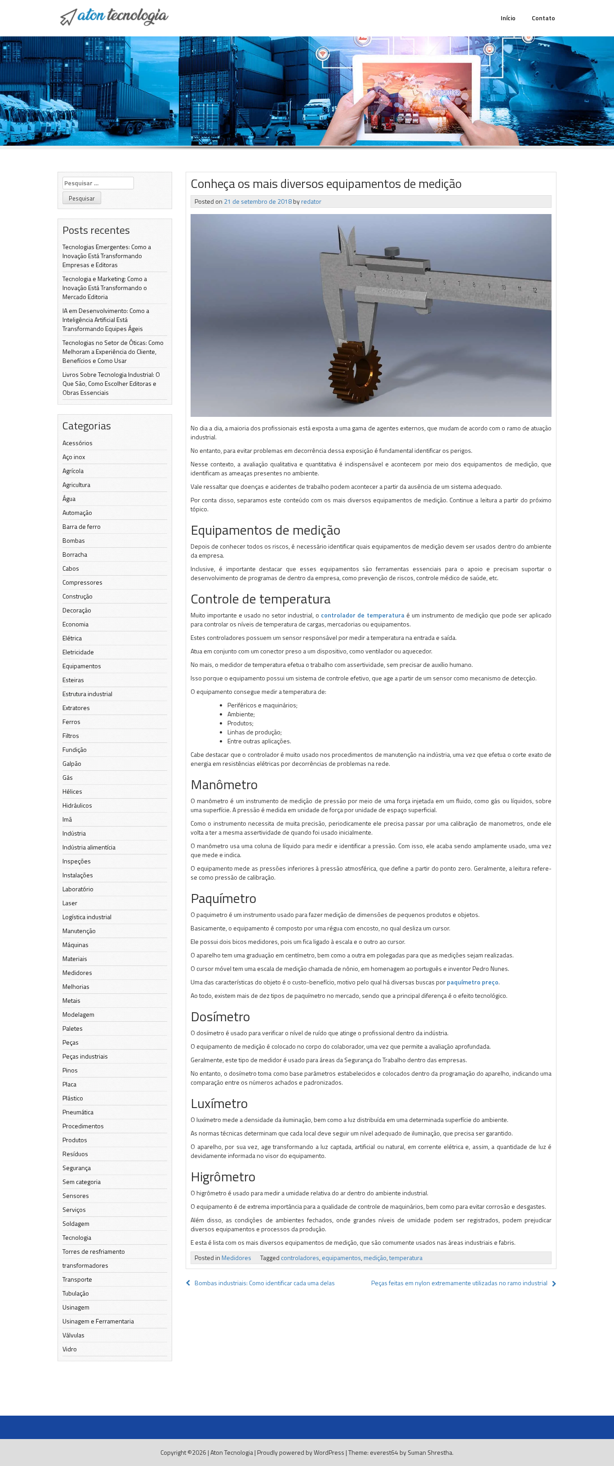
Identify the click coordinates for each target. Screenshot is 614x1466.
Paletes (72, 1028)
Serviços (74, 1209)
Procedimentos (83, 1126)
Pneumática (77, 1112)
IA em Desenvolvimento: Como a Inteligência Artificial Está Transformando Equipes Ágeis (105, 319)
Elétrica (72, 638)
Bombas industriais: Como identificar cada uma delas (265, 1282)
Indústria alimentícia (89, 847)
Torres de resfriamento (93, 1251)
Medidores (77, 972)
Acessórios (77, 442)
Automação (77, 512)
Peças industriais (85, 1056)
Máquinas (75, 944)
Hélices (72, 791)
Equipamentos (81, 665)
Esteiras (73, 679)
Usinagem (75, 1307)
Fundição (74, 749)
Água (69, 498)
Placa (69, 1084)
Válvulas (73, 1335)
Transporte (77, 1279)
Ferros (71, 721)
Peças (70, 1042)
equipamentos (341, 1257)
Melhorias (75, 986)
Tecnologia (76, 1237)
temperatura (406, 1257)
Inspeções (76, 861)
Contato (543, 17)
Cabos (70, 568)
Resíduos (75, 1153)
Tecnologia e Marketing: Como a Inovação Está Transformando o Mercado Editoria (104, 287)
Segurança (76, 1167)
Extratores (76, 707)
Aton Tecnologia (231, 1452)
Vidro (69, 1349)
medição (375, 1257)
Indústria (74, 833)
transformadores (85, 1265)
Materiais (74, 958)
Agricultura (76, 484)
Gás (67, 777)
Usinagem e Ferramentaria (98, 1321)
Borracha (74, 554)
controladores (300, 1257)
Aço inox (73, 456)
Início (508, 17)
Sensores (75, 1195)
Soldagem (75, 1223)
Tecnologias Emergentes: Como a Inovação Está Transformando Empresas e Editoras (106, 255)
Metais (71, 1000)
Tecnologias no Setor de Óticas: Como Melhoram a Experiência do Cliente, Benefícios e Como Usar (113, 351)
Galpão (71, 763)
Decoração (76, 610)
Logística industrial (86, 916)
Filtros (70, 735)
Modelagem (78, 1014)
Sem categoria (81, 1181)
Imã (67, 819)
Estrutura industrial (87, 693)
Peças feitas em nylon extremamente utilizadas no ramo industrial (459, 1282)
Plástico (72, 1098)
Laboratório (77, 889)
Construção (77, 596)
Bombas (73, 540)
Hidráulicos (77, 805)
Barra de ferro (81, 526)
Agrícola (73, 470)
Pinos (70, 1070)
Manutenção (79, 930)
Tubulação (75, 1293)
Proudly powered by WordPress (300, 1452)
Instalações (77, 875)
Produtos (74, 1139)
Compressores (82, 582)
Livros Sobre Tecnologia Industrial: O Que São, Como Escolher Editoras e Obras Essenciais (111, 383)
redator (311, 201)
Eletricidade (78, 652)
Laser (69, 902)
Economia (75, 624)
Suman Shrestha (430, 1452)
